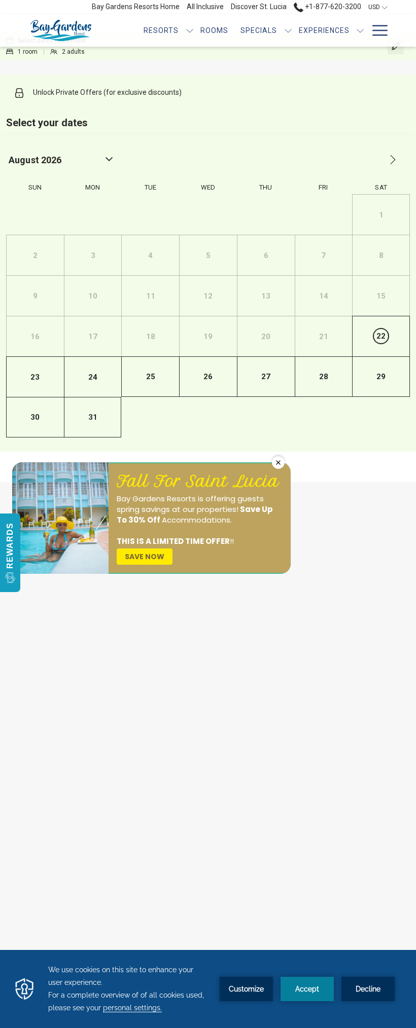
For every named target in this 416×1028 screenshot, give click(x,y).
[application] (208, 989)
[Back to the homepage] (60, 30)
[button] (10, 552)
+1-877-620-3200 (332, 7)
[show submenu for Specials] (288, 30)
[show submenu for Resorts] (189, 30)
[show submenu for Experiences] (360, 30)
